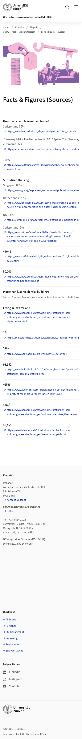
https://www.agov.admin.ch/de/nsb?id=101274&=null (37, 354)
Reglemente (12, 645)
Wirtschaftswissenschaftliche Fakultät (27, 17)
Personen (11, 626)
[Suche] (67, 6)
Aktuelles (19, 27)
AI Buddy (11, 620)
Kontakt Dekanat (16, 500)
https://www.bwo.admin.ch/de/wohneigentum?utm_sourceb (41, 131)
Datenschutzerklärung (37, 734)
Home (6, 27)
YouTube (14, 686)
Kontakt (20, 734)
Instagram (15, 679)
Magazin (34, 27)
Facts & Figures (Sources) (53, 32)
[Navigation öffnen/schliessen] (76, 6)
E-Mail (10, 511)
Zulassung (12, 638)
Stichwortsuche (14, 651)
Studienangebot (15, 632)
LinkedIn (14, 672)
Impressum (8, 734)
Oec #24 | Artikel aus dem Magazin (19, 32)
